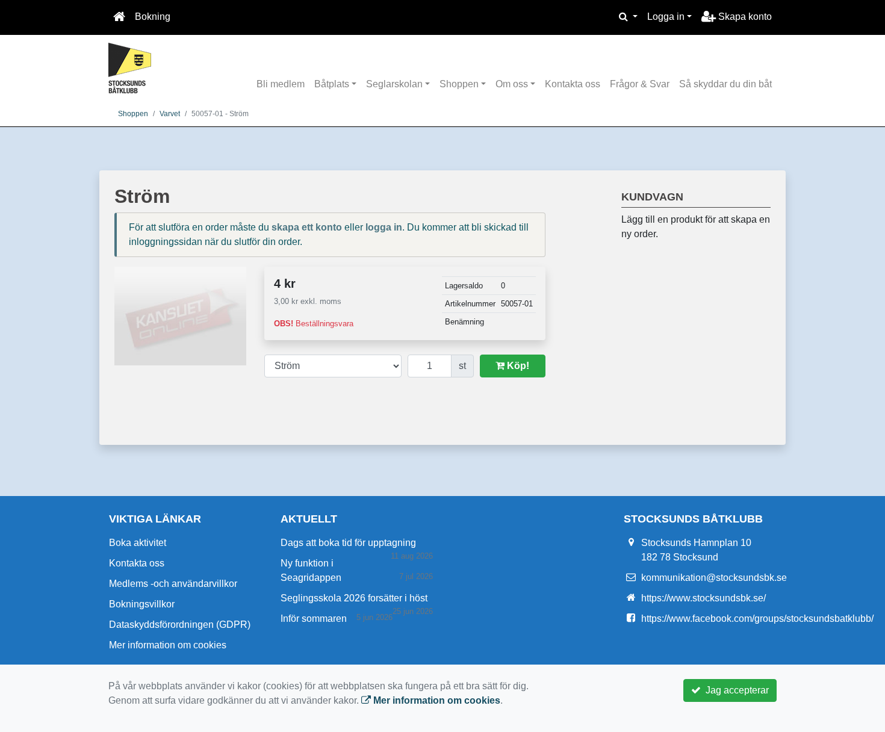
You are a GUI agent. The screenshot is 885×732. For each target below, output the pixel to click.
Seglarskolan (394, 84)
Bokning (152, 16)
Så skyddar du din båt (725, 84)
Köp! (517, 366)
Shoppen (459, 84)
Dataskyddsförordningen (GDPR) (179, 624)
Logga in (666, 16)
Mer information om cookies (167, 645)
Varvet (170, 114)
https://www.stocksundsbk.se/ (703, 598)
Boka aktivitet (137, 543)
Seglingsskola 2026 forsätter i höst (354, 598)
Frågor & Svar (639, 84)
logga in (383, 227)
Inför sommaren (314, 618)
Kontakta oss (572, 84)
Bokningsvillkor (142, 604)
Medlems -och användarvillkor (173, 583)
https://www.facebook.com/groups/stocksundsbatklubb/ (757, 618)
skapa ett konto (307, 227)
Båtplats (331, 84)
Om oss (511, 84)
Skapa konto (744, 16)
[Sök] (628, 17)
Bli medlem (280, 84)
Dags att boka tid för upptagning (348, 543)
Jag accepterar (735, 690)
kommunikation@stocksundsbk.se (714, 577)
